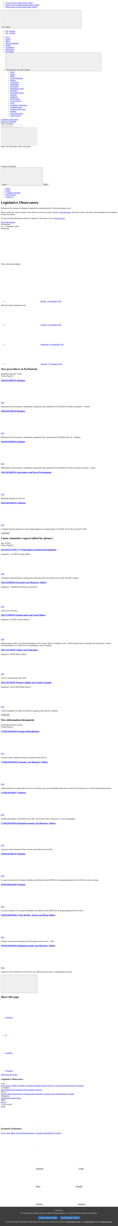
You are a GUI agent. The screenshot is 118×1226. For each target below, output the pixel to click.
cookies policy (89, 1222)
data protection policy (73, 1222)
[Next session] (18, 282)
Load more (5, 533)
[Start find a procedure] (19, 136)
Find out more (60, 218)
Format (3, 376)
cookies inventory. (106, 1222)
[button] (36, 1124)
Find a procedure (7, 124)
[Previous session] (18, 246)
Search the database (8, 222)
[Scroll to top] (19, 984)
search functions (65, 212)
